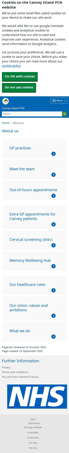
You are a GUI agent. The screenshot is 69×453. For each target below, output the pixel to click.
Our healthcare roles (27, 284)
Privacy (6, 367)
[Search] (64, 113)
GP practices (20, 148)
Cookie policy (33, 438)
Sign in (33, 419)
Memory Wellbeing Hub (30, 260)
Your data (33, 443)
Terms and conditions (15, 372)
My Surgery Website (33, 427)
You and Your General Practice (20, 376)
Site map (33, 448)
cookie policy (11, 65)
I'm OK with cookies (20, 76)
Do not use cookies (19, 87)
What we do (19, 331)
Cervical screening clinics (31, 239)
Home (5, 123)
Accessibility (32, 433)
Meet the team (22, 169)
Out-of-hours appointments (33, 190)
